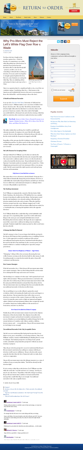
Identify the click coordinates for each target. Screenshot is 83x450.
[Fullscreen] (74, 167)
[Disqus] (23, 419)
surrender (31, 389)
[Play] (52, 167)
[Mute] (72, 167)
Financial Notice (45, 447)
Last (52, 77)
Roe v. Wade (26, 389)
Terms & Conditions (54, 447)
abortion (7, 389)
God (11, 389)
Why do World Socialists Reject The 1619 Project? (17, 396)
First (52, 72)
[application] (64, 161)
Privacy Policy (37, 447)
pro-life (14, 389)
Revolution (19, 389)
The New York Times (18, 102)
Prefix (52, 67)
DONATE (74, 11)
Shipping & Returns (29, 447)
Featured (7, 387)
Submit (63, 99)
